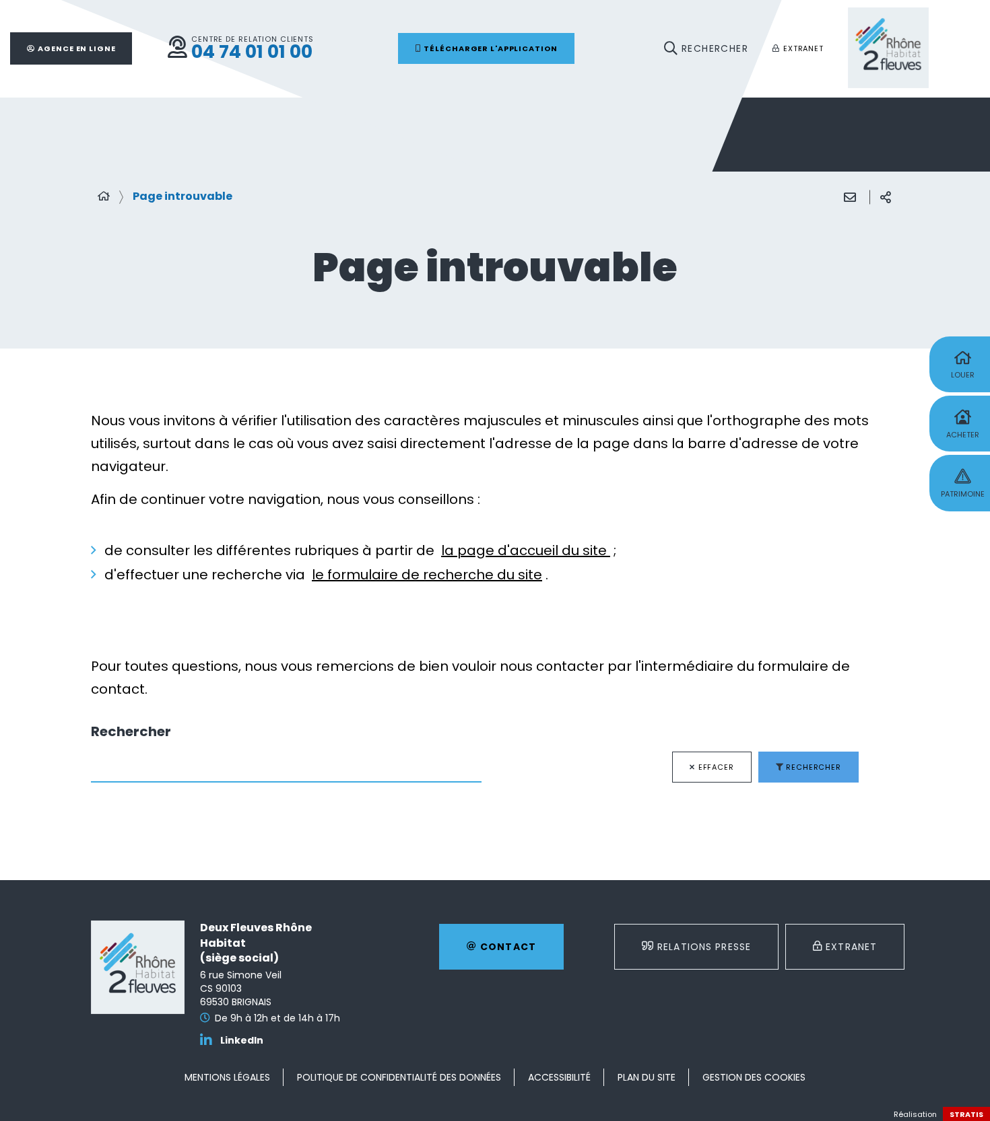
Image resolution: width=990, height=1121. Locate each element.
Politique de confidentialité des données (399, 1077)
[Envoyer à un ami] (849, 197)
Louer (963, 374)
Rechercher (131, 731)
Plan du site (646, 1077)
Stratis (966, 1114)
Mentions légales (227, 1077)
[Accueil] (104, 196)
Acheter (962, 434)
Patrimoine (963, 494)
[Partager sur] (885, 197)
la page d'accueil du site (525, 550)
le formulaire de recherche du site (427, 574)
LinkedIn (241, 1040)
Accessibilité (559, 1077)
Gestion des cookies (753, 1077)
